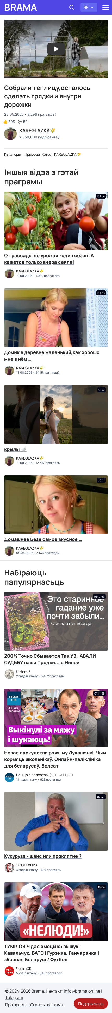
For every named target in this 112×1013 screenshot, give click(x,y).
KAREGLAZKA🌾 (67, 154)
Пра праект (16, 1005)
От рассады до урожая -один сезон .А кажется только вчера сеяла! (49, 258)
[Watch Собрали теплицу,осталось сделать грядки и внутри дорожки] (56, 49)
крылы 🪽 (15, 449)
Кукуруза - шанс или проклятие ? (43, 856)
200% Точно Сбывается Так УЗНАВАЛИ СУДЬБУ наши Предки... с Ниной (50, 659)
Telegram (14, 997)
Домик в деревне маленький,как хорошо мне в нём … (51, 355)
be (86, 7)
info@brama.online (82, 991)
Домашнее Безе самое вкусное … (43, 539)
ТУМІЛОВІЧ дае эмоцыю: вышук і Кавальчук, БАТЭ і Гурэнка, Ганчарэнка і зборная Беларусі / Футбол (51, 952)
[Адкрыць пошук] (71, 7)
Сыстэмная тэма (46, 1005)
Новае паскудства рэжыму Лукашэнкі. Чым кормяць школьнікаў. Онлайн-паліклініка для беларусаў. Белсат (55, 759)
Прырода (32, 154)
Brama (20, 7)
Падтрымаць (91, 1003)
